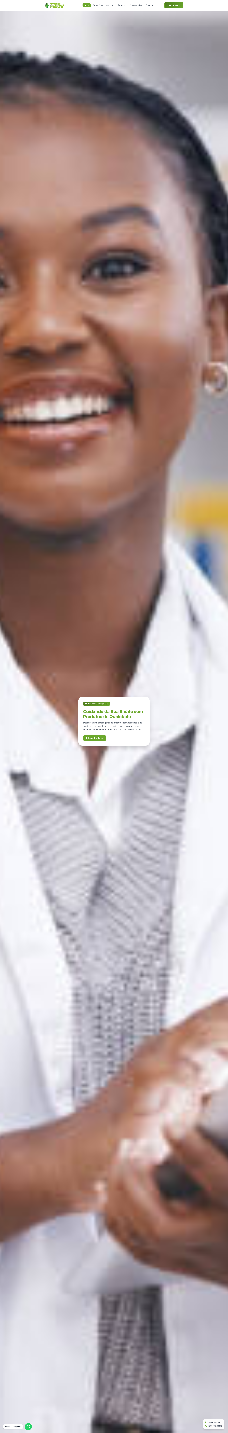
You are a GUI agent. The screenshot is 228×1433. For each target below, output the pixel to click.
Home (86, 5)
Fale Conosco (173, 5)
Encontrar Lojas (95, 738)
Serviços (110, 5)
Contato (149, 5)
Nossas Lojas (136, 5)
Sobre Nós (98, 5)
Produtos (122, 5)
